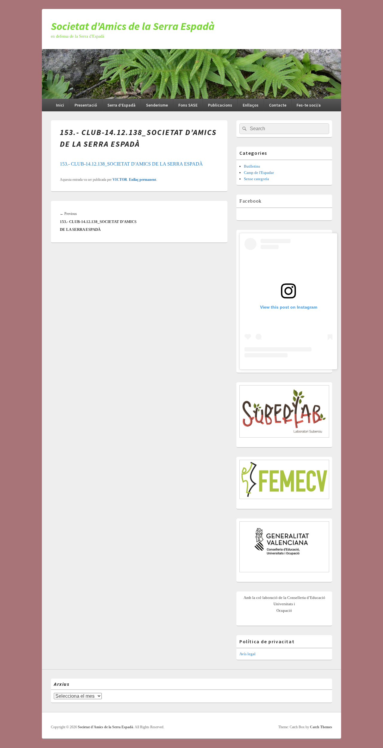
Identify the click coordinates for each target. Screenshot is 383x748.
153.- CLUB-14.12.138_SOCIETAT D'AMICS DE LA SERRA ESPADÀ (131, 163)
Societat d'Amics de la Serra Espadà (133, 26)
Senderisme (157, 105)
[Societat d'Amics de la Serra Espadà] (191, 97)
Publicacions (220, 105)
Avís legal (247, 654)
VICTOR (120, 179)
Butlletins (252, 166)
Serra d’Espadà (121, 105)
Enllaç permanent (142, 179)
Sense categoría (256, 179)
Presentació (86, 105)
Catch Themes (321, 727)
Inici (60, 105)
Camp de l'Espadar (259, 172)
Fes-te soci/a (309, 105)
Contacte (277, 105)
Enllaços (251, 105)
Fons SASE (187, 105)
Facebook (250, 201)
